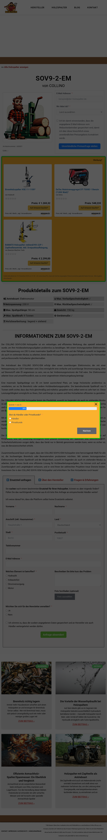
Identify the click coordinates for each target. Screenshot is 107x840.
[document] (53, 420)
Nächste (87, 431)
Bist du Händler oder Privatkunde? (25, 414)
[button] (96, 404)
